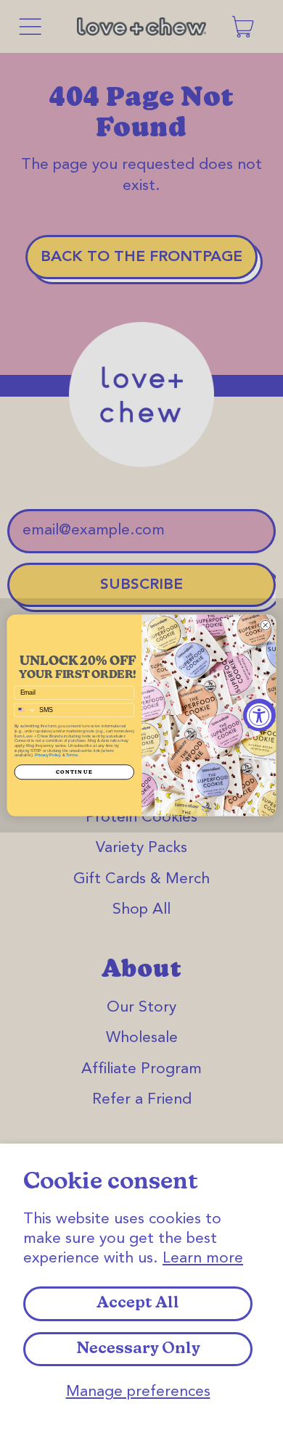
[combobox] (25, 709)
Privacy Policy (48, 755)
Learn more (203, 1258)
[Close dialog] (266, 624)
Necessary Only (138, 1349)
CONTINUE (74, 771)
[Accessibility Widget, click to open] (259, 715)
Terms (72, 755)
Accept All (138, 1303)
